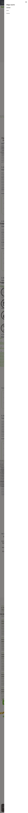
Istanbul (8, 7)
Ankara (8, 13)
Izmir (7, 10)
